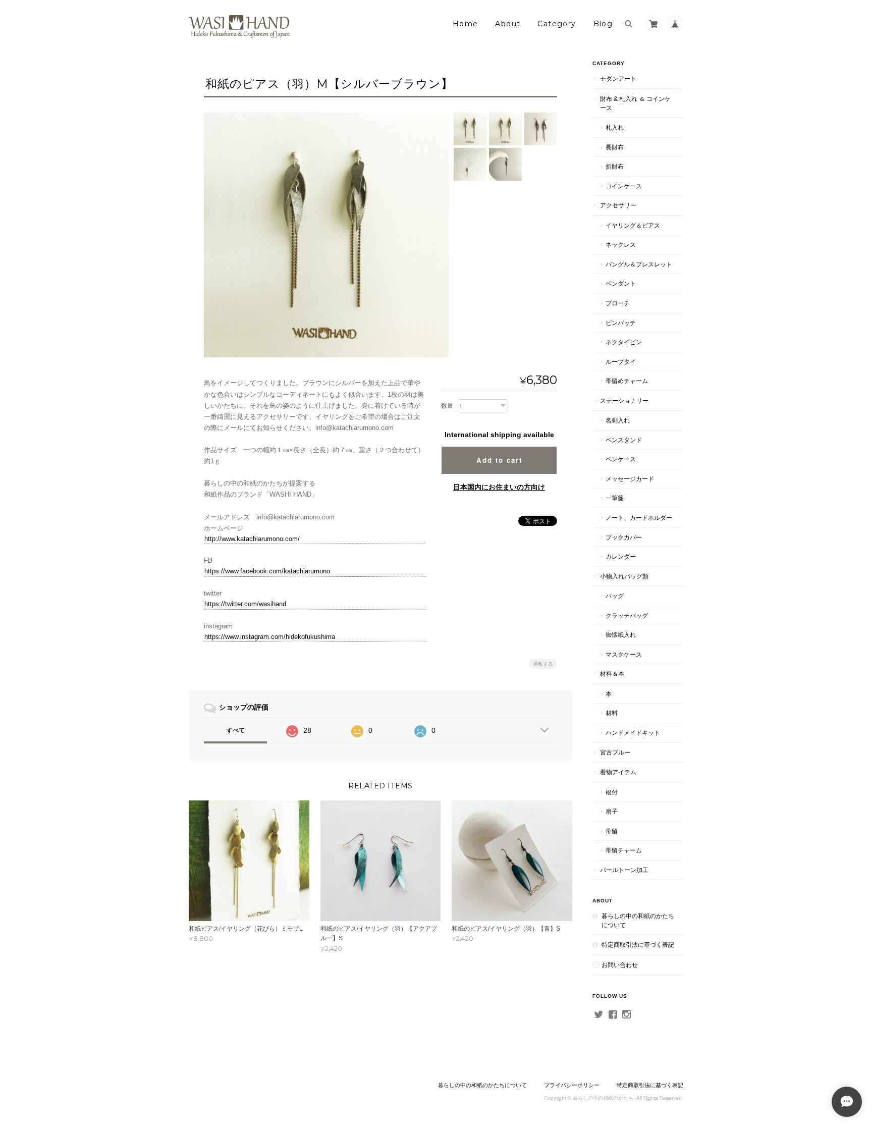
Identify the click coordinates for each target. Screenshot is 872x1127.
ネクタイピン (624, 342)
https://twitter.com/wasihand (245, 604)
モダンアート (618, 78)
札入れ (615, 127)
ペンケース (621, 459)
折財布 (615, 166)
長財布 (615, 147)
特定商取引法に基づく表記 (638, 944)
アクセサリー (618, 205)
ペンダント (621, 283)
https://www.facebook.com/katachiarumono (267, 571)
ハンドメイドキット (633, 732)
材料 (612, 713)
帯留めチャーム (627, 381)
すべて (236, 730)
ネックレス (621, 244)
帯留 (612, 831)
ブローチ (618, 303)
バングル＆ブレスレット (639, 264)
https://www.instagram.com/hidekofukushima (269, 636)
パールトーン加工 (624, 870)
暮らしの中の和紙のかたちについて (638, 920)
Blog (603, 23)
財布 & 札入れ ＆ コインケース (635, 103)
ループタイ (621, 361)
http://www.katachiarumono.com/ (252, 539)
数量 (447, 405)
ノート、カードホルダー (639, 517)
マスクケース (624, 654)
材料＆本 (612, 673)
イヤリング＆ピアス (633, 225)
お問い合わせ (620, 964)
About (507, 23)
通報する (543, 664)
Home (465, 23)
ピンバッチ (621, 322)
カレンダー (621, 556)
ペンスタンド (624, 440)
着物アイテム (618, 772)
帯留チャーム (624, 850)
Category (556, 23)
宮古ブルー (615, 752)
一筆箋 (615, 498)
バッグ (615, 596)
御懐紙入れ (621, 634)
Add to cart (499, 460)
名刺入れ (618, 420)
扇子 (612, 811)
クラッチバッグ (627, 615)
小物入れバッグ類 (624, 576)
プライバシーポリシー (572, 1085)
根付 (612, 792)
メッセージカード (630, 478)
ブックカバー (624, 537)
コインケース (624, 186)
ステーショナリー (624, 400)
